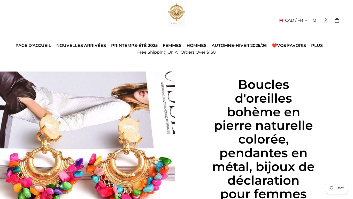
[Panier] (337, 20)
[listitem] (317, 45)
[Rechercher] (314, 20)
